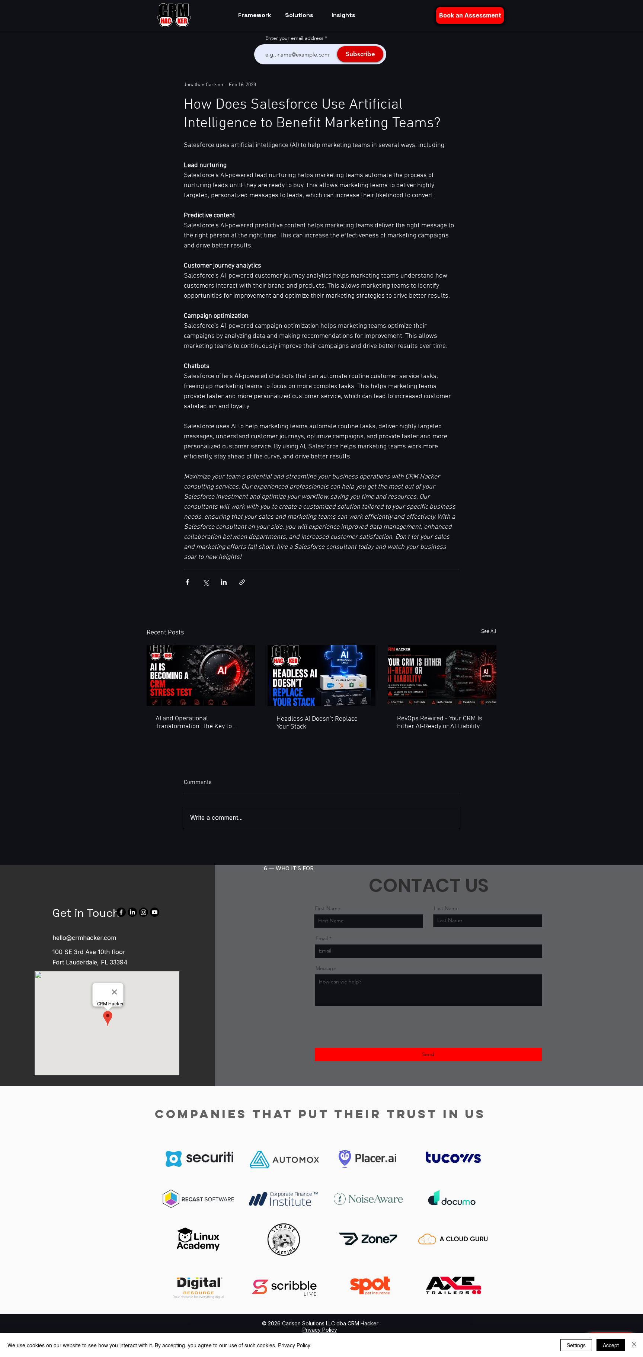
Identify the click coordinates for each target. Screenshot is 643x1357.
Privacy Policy (294, 1345)
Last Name (446, 908)
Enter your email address (294, 38)
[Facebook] (121, 912)
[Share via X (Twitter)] (205, 582)
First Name (327, 908)
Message (326, 968)
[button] (470, 15)
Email (322, 938)
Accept (611, 1345)
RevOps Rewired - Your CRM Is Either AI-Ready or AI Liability (439, 722)
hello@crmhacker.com (84, 937)
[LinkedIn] (132, 912)
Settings (576, 1345)
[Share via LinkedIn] (223, 582)
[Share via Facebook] (187, 582)
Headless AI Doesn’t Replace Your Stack (317, 723)
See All (488, 631)
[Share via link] (242, 582)
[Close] (634, 1345)
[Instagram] (143, 912)
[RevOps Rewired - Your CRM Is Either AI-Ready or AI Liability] (442, 675)
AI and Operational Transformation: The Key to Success (194, 722)
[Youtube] (154, 912)
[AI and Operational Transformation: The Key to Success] (201, 675)
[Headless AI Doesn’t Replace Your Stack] (322, 675)
